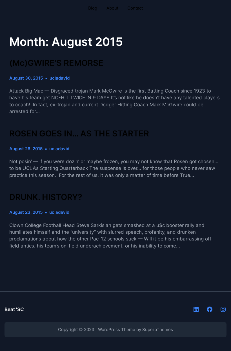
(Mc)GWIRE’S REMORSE (56, 63)
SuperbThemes (157, 329)
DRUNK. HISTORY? (45, 197)
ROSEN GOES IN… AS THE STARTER (79, 133)
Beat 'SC (14, 309)
